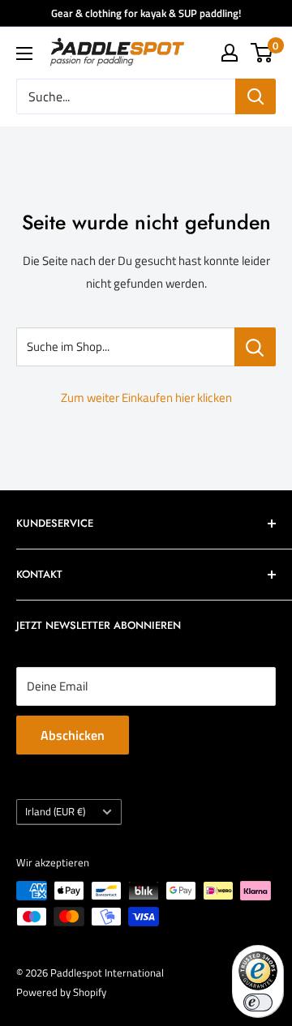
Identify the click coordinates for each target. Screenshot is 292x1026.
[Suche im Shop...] (255, 346)
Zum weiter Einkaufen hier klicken (146, 397)
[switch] (258, 1002)
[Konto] (229, 53)
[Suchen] (255, 96)
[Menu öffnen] (24, 53)
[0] (262, 52)
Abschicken (73, 735)
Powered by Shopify (61, 992)
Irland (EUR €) (55, 811)
